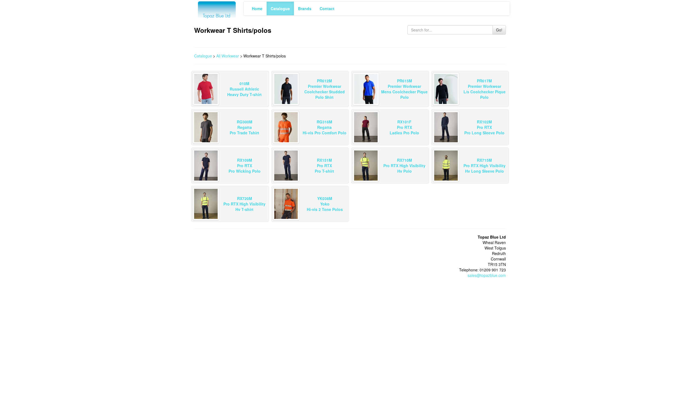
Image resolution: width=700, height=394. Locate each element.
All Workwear (227, 56)
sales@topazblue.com (487, 275)
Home (257, 8)
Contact (327, 8)
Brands (304, 8)
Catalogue (280, 8)
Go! (499, 30)
